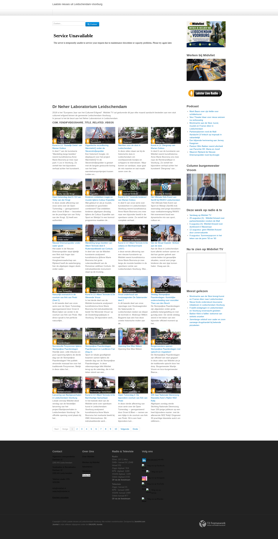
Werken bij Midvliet (90, 462)
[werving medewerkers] (206, 70)
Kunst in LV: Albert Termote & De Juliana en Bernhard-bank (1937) (133, 246)
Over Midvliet (88, 456)
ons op (153, 484)
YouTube (160, 484)
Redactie (86, 475)
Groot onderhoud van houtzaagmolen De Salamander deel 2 (132, 297)
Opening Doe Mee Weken (130, 346)
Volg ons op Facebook (155, 465)
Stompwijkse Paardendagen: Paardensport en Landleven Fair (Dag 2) (100, 349)
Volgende (125, 429)
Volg (149, 484)
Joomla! (55, 524)
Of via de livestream (121, 480)
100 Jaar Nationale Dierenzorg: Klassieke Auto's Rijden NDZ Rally (165, 398)
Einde (135, 429)
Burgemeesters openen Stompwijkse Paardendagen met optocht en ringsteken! (166, 349)
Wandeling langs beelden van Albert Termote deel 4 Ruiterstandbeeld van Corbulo (99, 246)
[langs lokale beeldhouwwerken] (206, 34)
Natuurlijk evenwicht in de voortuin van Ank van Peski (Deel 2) (64, 297)
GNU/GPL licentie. (95, 524)
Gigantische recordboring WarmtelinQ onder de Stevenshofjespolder (96, 148)
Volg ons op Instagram (155, 478)
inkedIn (155, 459)
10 (116, 429)
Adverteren (87, 466)
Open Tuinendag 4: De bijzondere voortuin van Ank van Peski (132, 398)
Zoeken (93, 24)
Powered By (212, 523)
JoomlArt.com (139, 522)
